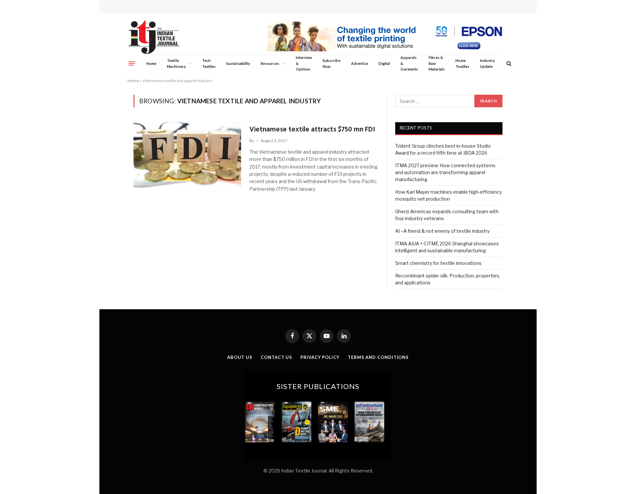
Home (151, 63)
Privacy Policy (320, 357)
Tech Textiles (209, 63)
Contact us (276, 357)
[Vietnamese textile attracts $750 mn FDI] (187, 155)
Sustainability (238, 63)
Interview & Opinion (304, 63)
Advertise (359, 63)
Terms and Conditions (378, 357)
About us (239, 357)
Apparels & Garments (409, 63)
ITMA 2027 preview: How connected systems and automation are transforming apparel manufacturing (445, 172)
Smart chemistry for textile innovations (438, 263)
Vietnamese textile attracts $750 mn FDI (312, 129)
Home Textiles (462, 63)
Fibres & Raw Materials (437, 63)
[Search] (508, 63)
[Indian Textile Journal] (154, 37)
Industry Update (487, 63)
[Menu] (132, 63)
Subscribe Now (332, 63)
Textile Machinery (176, 63)
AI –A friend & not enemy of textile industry (442, 231)
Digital (384, 63)
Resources (270, 63)
